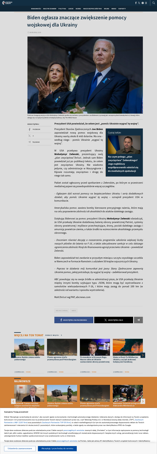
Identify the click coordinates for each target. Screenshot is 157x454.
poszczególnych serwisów (74, 430)
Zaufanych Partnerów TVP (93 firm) (56, 422)
